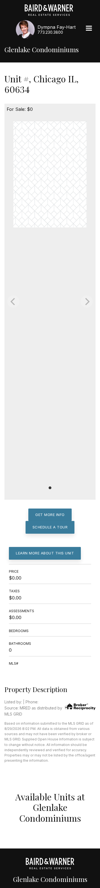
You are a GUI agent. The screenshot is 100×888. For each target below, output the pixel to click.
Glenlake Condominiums (41, 50)
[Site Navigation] (89, 28)
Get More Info (50, 514)
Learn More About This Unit (45, 553)
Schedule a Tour (50, 527)
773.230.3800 (50, 32)
